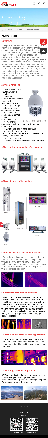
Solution (18, 30)
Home (9, 30)
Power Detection (32, 30)
